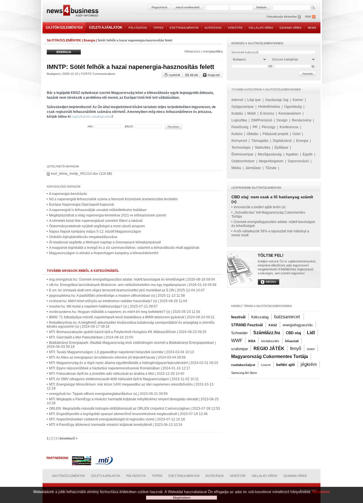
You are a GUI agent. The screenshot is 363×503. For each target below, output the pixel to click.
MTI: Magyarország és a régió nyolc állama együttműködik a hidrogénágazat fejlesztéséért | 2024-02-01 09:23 (133, 363)
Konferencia (289, 127)
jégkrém (309, 364)
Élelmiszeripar (242, 154)
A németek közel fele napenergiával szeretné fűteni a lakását (95, 221)
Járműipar (253, 168)
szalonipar (239, 349)
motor (311, 349)
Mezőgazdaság (270, 154)
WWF (236, 340)
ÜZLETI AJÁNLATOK (106, 28)
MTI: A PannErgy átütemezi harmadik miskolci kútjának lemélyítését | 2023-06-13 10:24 (115, 425)
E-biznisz (267, 113)
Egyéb (308, 154)
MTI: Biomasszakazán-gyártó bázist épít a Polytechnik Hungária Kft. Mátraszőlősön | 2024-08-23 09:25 (127, 332)
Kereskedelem (289, 113)
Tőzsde (271, 168)
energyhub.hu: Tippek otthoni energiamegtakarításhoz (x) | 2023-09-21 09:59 (108, 394)
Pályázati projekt (275, 134)
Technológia (240, 148)
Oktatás (252, 134)
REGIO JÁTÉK (269, 348)
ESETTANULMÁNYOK (184, 27)
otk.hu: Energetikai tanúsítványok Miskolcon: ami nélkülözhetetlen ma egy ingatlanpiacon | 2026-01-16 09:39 (132, 285)
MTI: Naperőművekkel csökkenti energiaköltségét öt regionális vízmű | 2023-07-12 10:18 (117, 419)
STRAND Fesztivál (247, 325)
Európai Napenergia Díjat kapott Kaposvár (81, 205)
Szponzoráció (298, 161)
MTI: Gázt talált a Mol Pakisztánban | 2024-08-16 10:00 (91, 337)
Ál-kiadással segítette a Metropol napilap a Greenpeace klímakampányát (105, 242)
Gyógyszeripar (242, 107)
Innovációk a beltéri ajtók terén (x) (260, 207)
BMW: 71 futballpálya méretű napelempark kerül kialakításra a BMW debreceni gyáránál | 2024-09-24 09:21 (132, 317)
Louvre (266, 365)
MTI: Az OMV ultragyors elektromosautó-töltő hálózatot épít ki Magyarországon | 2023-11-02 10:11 (124, 379)
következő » (68, 438)
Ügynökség (293, 107)
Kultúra (236, 134)
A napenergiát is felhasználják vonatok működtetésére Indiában (98, 210)
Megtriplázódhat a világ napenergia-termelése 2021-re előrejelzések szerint (107, 215)
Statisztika (262, 148)
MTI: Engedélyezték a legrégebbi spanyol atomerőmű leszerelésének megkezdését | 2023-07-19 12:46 (128, 414)
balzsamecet (287, 316)
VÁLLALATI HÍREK (260, 27)
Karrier (298, 100)
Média (236, 168)
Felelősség (239, 127)
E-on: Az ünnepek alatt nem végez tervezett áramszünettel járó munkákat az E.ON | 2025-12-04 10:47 (127, 290)
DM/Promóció (261, 120)
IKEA (252, 341)
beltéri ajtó (285, 365)
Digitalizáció (282, 141)
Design (282, 120)
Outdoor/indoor (243, 161)
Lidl (311, 332)
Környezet (239, 141)
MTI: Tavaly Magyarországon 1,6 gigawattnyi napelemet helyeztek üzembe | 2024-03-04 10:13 (121, 352)
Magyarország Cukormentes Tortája (269, 356)
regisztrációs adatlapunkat (91, 117)
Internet (237, 100)
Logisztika (239, 120)
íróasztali (292, 341)
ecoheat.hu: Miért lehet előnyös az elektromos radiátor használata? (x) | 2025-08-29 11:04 (118, 301)
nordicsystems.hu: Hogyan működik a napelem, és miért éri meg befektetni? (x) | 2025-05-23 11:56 (124, 312)
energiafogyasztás (298, 325)
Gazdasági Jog (276, 100)
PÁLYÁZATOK (137, 27)
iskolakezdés (270, 341)
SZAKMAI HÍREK (290, 27)
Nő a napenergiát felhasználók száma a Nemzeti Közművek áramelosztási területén (113, 199)
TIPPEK (158, 27)
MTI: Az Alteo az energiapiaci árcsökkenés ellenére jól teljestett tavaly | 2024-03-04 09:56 (117, 357)
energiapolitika (213, 51)
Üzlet (296, 134)
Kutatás (237, 113)
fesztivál (238, 317)
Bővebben (321, 492)
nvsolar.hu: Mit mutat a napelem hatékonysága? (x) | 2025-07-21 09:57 (103, 306)
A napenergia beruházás (68, 194)
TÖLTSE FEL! (271, 255)
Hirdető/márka (269, 107)
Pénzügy (268, 127)
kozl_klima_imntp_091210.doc (74, 174)
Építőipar (281, 148)
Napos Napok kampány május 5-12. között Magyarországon (95, 231)
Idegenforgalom (271, 161)
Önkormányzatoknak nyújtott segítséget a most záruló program (97, 226)
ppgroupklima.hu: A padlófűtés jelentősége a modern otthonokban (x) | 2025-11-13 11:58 (117, 296)
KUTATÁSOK (213, 27)
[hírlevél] (284, 16)
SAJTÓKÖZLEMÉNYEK (64, 28)
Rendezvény (301, 120)
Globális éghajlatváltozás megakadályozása (83, 237)
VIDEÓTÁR (235, 27)
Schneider (239, 333)
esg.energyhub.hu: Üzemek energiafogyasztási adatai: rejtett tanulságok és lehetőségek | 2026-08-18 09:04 (132, 279)
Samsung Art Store (244, 372)
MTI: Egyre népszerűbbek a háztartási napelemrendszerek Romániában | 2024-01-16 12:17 (119, 368)
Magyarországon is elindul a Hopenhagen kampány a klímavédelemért (103, 253)
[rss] (310, 16)
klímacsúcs (193, 51)
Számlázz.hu (266, 332)
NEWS (312, 27)
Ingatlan (292, 154)
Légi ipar (254, 100)
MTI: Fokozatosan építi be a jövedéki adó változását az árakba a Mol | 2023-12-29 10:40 (116, 374)
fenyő (295, 348)
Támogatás (260, 141)
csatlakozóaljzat (243, 365)
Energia (89, 40)
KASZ (273, 325)
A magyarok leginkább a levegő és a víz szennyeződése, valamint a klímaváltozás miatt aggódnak (124, 248)
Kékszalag (260, 317)
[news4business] (72, 11)
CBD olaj (293, 333)
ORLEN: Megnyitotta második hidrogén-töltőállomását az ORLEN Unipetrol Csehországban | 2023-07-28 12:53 (134, 409)
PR (255, 127)
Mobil (251, 113)
